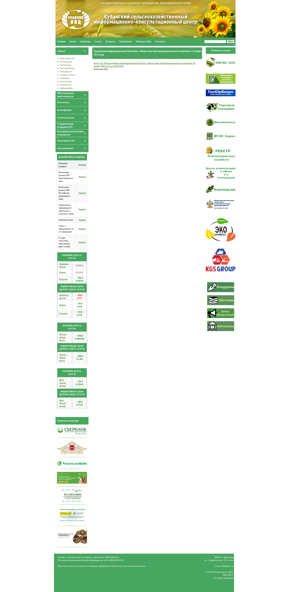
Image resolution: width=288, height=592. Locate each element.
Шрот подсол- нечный (62, 383)
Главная (61, 41)
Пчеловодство (66, 72)
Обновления (125, 41)
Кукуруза (63, 279)
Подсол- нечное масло (63, 337)
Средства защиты (67, 75)
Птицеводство (66, 62)
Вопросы (110, 41)
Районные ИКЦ (143, 41)
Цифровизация (66, 88)
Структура (85, 41)
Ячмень (62, 272)
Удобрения (64, 78)
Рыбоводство (65, 65)
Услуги (98, 41)
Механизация (66, 81)
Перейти (82, 177)
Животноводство (67, 58)
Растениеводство (67, 68)
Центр (73, 41)
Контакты (160, 41)
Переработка (65, 85)
